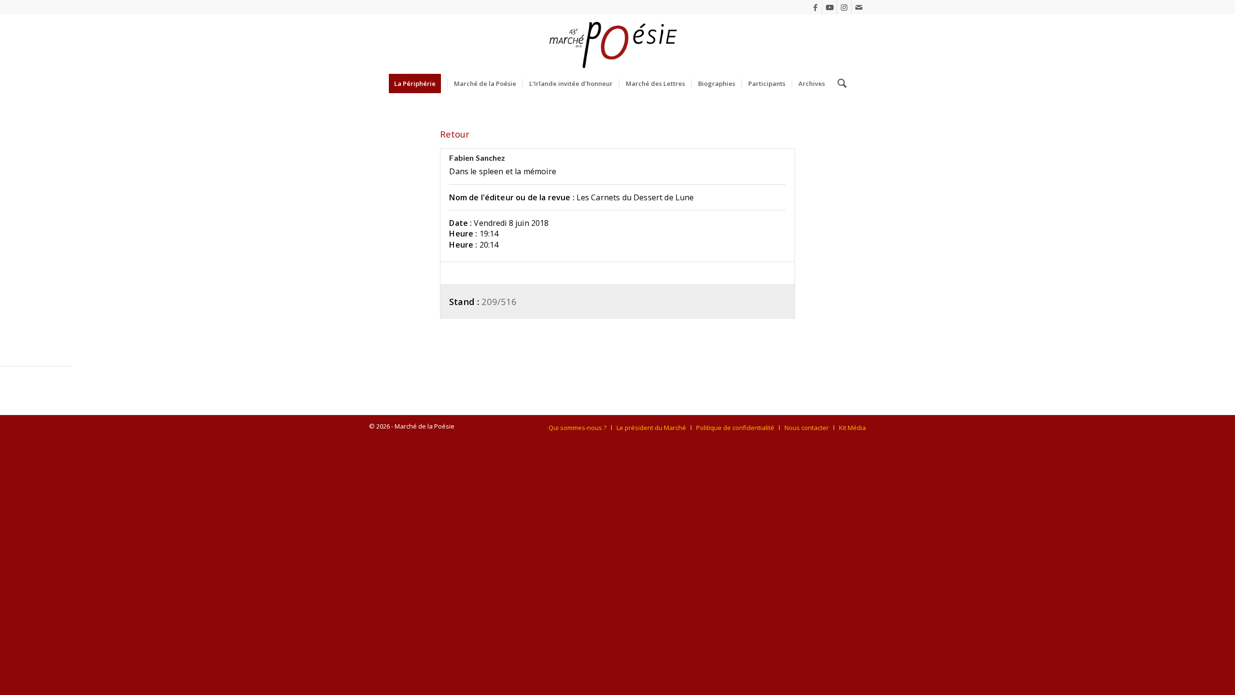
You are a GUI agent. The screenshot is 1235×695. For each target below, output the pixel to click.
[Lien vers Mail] (858, 7)
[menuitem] (418, 83)
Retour (454, 134)
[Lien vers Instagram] (844, 7)
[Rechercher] (839, 83)
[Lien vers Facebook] (815, 7)
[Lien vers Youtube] (830, 7)
